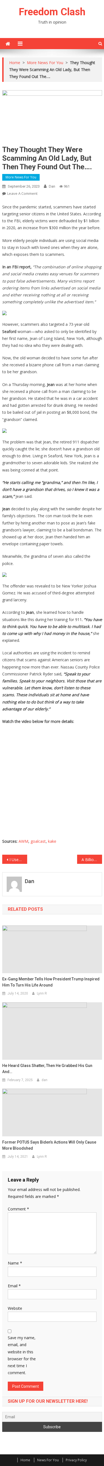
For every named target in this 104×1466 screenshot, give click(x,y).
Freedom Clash (52, 12)
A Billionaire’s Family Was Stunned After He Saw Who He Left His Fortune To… (92, 859)
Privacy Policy (76, 1460)
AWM (23, 841)
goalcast (38, 841)
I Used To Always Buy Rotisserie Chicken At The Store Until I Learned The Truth (18, 859)
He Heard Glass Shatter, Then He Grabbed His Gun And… (47, 1068)
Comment (18, 1209)
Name (15, 1263)
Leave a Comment (22, 193)
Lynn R (42, 993)
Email (14, 1285)
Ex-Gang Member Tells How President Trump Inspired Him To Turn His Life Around (51, 982)
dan (52, 186)
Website (15, 1308)
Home (25, 1460)
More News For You (21, 177)
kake (52, 841)
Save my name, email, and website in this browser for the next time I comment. (22, 1355)
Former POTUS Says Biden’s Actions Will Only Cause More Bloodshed (49, 1145)
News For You (48, 1460)
